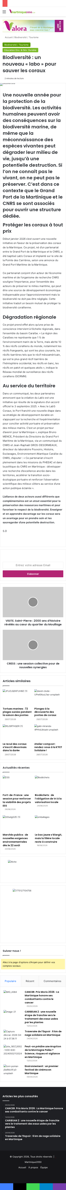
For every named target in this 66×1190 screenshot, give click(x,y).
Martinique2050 (33, 1162)
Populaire (10, 981)
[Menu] (4, 13)
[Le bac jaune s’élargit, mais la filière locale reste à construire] (49, 823)
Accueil (8, 37)
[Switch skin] (56, 13)
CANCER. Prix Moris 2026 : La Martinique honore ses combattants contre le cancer (42, 997)
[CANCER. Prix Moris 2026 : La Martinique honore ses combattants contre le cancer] (13, 996)
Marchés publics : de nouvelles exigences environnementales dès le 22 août (15, 840)
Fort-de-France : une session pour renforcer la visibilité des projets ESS (17, 800)
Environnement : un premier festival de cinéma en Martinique (41, 1069)
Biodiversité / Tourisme (26, 37)
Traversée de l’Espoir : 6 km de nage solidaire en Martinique (43, 1033)
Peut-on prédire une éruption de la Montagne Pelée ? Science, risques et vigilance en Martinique (43, 1052)
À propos (33, 1167)
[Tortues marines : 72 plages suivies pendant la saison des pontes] (17, 697)
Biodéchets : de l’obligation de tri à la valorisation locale (48, 798)
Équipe (44, 1167)
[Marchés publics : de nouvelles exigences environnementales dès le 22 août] (17, 823)
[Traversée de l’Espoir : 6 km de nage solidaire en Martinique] (13, 1036)
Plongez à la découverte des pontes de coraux (45, 712)
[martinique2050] (22, 11)
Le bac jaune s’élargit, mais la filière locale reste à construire (48, 838)
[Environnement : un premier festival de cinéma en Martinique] (13, 1070)
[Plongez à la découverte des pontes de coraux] (48, 697)
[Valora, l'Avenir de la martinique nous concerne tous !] (33, 25)
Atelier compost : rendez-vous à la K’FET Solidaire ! (48, 747)
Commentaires (52, 981)
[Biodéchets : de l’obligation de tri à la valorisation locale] (49, 784)
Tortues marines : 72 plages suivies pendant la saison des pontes (17, 712)
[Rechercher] (61, 13)
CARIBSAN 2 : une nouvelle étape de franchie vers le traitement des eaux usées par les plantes (41, 1017)
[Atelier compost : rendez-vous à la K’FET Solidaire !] (48, 732)
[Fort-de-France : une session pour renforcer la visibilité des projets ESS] (17, 784)
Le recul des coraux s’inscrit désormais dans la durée (15, 747)
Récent (30, 981)
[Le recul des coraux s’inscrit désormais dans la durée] (17, 732)
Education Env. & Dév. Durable (20, 50)
